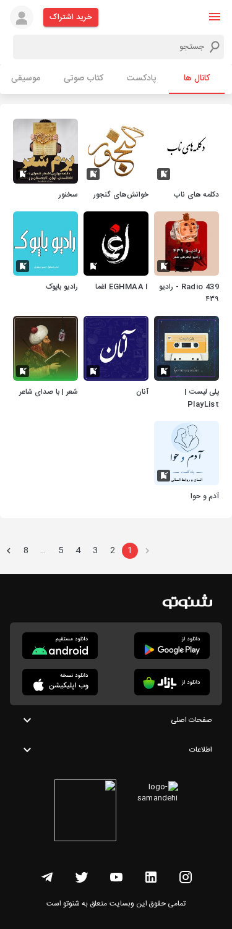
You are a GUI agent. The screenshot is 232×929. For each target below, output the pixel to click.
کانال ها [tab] (197, 78)
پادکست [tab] (141, 78)
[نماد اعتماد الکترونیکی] (85, 812)
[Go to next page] (9, 551)
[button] (214, 16)
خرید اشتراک (70, 17)
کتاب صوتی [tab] (83, 78)
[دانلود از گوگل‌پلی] (172, 645)
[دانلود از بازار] (172, 682)
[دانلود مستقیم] (60, 645)
